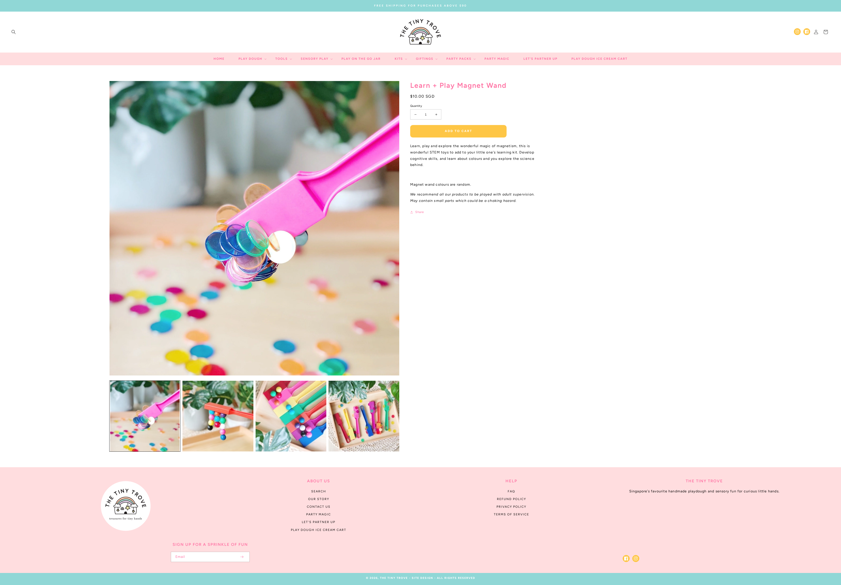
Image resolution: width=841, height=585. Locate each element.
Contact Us (318, 507)
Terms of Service (511, 514)
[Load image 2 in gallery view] (217, 416)
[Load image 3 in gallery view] (291, 416)
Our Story (318, 499)
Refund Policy (511, 499)
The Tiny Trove (394, 578)
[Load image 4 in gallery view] (364, 416)
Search (318, 491)
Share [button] (419, 212)
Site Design (422, 578)
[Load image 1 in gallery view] (145, 416)
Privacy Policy (511, 507)
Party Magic (318, 514)
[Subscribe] (241, 557)
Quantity (416, 105)
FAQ (511, 491)
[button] (13, 32)
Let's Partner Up (318, 522)
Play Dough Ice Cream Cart (318, 530)
